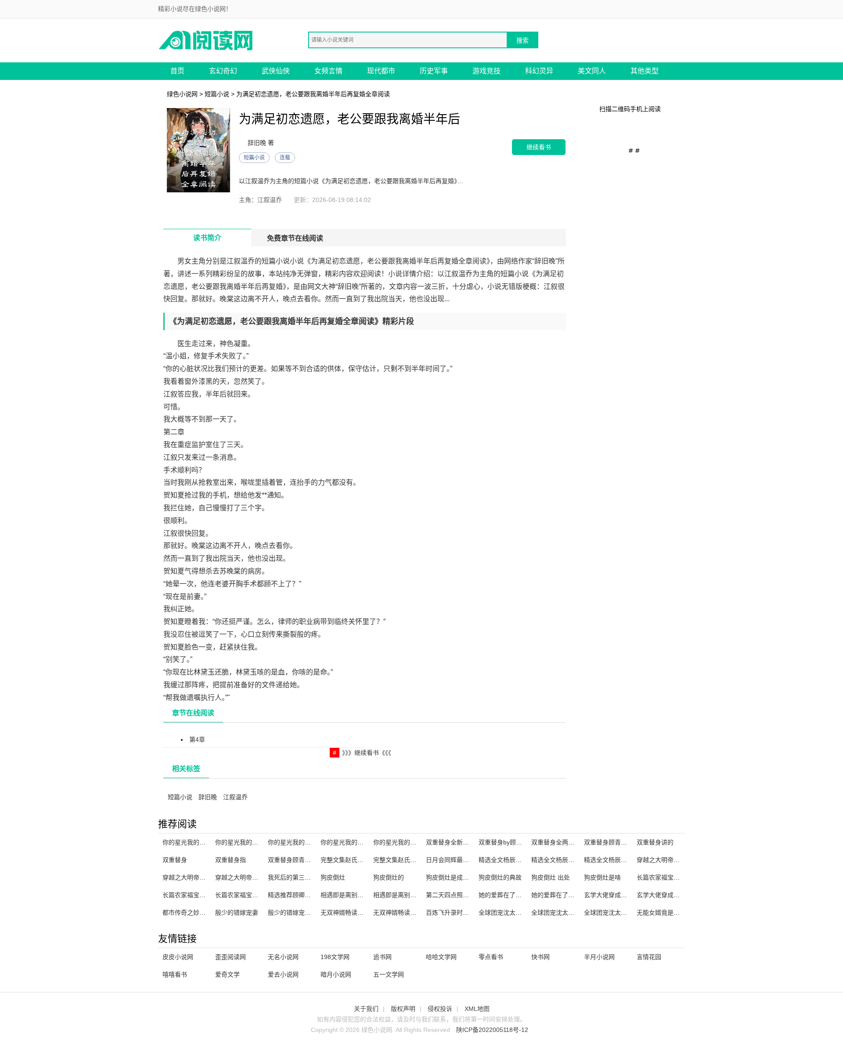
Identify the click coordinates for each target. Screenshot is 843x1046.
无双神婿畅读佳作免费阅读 (410, 912)
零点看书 (491, 956)
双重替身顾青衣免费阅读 (618, 842)
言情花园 (649, 956)
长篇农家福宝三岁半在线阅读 (677, 877)
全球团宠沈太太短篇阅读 (512, 912)
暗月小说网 (336, 974)
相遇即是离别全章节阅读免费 (413, 894)
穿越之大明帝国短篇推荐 (249, 877)
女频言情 (328, 71)
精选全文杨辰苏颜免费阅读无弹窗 (630, 859)
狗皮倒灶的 (388, 877)
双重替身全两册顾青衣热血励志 (574, 842)
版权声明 (403, 1008)
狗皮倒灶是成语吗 (450, 877)
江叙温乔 (235, 797)
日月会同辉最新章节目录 (460, 859)
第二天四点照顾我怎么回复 (463, 894)
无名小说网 (283, 956)
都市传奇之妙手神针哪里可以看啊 (208, 912)
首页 (177, 71)
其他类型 (644, 71)
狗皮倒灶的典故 (500, 877)
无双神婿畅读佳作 (345, 912)
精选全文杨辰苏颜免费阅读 (568, 859)
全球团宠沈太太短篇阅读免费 (624, 912)
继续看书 (538, 147)
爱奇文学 (227, 974)
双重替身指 (230, 859)
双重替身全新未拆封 (453, 842)
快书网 (540, 956)
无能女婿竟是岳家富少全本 (673, 912)
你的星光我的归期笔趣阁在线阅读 (367, 842)
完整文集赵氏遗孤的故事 (407, 859)
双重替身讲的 (655, 842)
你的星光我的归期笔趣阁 (196, 842)
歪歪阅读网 (230, 956)
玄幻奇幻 (223, 71)
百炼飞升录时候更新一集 (460, 912)
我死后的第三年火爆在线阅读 (308, 877)
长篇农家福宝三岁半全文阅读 (202, 894)
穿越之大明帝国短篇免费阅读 (202, 877)
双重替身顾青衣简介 (295, 859)
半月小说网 (599, 956)
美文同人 (592, 71)
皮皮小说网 (177, 956)
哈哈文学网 (441, 956)
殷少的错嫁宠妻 (236, 912)
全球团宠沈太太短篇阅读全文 (571, 912)
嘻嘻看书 (174, 974)
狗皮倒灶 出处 (550, 877)
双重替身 (174, 859)
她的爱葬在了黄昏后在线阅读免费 (577, 894)
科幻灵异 (539, 71)
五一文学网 (388, 974)
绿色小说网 (182, 93)
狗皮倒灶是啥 (602, 877)
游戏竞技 (486, 71)
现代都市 (381, 71)
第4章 (197, 739)
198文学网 (335, 956)
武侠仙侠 (276, 71)
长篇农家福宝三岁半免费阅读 (255, 894)
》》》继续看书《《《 (366, 752)
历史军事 (434, 71)
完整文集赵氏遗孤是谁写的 (357, 859)
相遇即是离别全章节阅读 (354, 894)
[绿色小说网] (206, 39)
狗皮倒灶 (333, 877)
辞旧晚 (207, 797)
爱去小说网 (283, 974)
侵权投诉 (440, 1008)
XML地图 (477, 1008)
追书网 (382, 956)
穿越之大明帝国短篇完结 (670, 859)
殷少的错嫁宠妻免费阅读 (301, 912)
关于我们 (366, 1008)
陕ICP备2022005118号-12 (492, 1029)
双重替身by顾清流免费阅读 (516, 842)
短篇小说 (217, 93)
